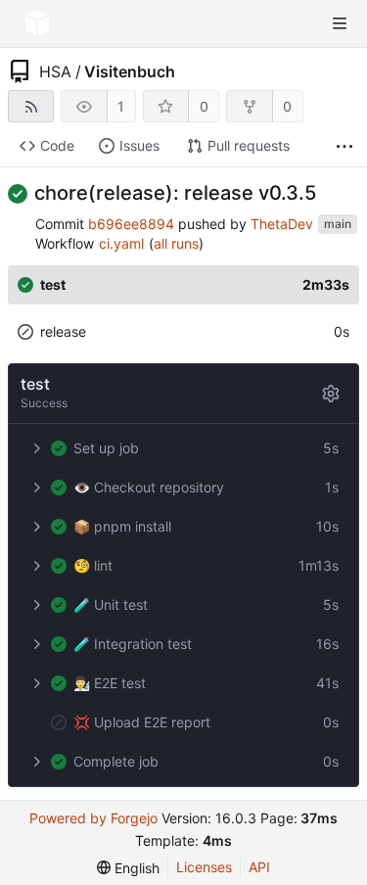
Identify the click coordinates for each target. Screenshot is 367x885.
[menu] (128, 868)
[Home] (37, 23)
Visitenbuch (129, 71)
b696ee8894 (131, 223)
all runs (176, 243)
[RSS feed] (31, 106)
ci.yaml (121, 243)
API (259, 867)
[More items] (344, 146)
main (337, 224)
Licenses (204, 867)
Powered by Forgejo (93, 818)
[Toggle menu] (339, 23)
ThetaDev (282, 223)
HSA (55, 71)
